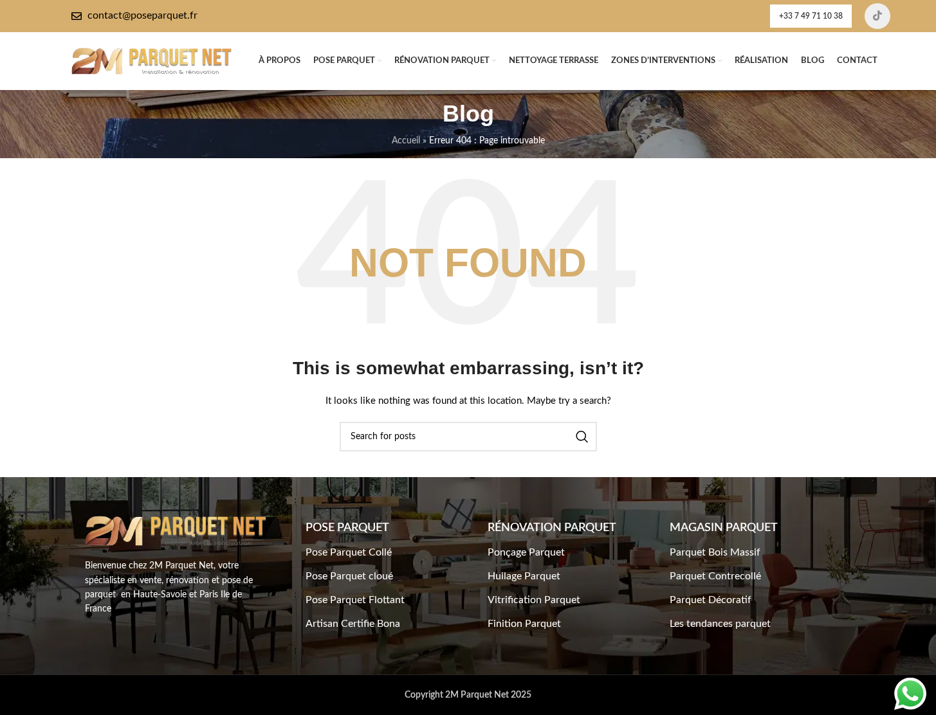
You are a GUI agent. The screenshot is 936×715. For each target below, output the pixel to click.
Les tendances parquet (720, 624)
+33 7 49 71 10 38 (811, 16)
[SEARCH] (582, 436)
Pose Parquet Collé (349, 552)
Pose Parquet (347, 528)
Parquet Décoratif (710, 600)
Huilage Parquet (524, 576)
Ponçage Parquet (526, 552)
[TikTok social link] (877, 16)
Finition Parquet (524, 624)
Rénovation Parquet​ (552, 528)
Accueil (406, 140)
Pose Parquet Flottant (355, 600)
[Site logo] (151, 61)
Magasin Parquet (724, 528)
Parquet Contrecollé (715, 576)
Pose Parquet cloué (349, 576)
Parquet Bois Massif (715, 552)
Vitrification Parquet (534, 600)
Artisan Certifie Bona (353, 624)
